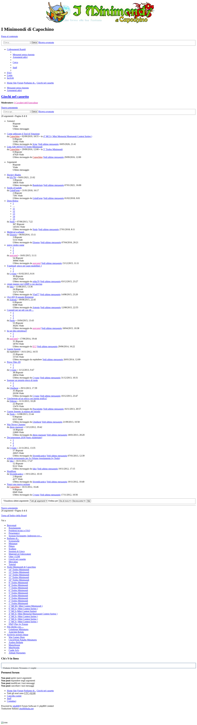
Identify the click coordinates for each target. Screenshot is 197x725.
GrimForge (15, 190)
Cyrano (13, 273)
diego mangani (16, 427)
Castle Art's (14, 650)
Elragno (13, 234)
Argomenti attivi (14, 90)
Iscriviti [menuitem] (10, 78)
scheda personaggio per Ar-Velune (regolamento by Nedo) (33, 458)
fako (12, 286)
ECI (34, 346)
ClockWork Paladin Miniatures (23, 640)
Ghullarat (14, 388)
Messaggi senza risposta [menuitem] (23, 54)
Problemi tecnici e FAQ (19, 530)
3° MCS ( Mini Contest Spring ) (23, 616)
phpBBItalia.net (26, 708)
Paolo (12, 320)
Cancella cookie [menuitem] (14, 696)
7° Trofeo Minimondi (18, 588)
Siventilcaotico (39, 455)
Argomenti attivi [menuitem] (20, 57)
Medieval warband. (16, 232)
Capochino (15, 136)
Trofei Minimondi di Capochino (21, 567)
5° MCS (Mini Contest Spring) (23, 611)
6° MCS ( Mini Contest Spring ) (23, 608)
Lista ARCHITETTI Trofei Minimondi (24, 147)
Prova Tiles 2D (14, 362)
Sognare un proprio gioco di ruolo (22, 380)
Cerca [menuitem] (15, 62)
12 (14, 211)
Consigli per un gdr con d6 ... (20, 310)
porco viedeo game (15, 245)
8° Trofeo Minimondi (18, 585)
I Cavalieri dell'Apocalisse (26, 102)
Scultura (12, 549)
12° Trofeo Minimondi (19, 575)
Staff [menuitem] (15, 67)
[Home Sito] (98, 12)
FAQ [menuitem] (9, 73)
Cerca (34, 42)
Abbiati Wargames (17, 653)
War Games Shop (17, 637)
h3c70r (13, 177)
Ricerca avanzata (46, 42)
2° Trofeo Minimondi (18, 601)
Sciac (35, 144)
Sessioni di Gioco (17, 551)
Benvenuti (11, 525)
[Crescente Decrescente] (79, 501)
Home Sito (12, 690)
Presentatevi (14, 533)
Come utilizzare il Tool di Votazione (23, 134)
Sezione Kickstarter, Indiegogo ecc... (25, 536)
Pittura (12, 546)
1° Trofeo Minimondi (18, 603)
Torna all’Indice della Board (14, 515)
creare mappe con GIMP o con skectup (24, 284)
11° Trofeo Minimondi (19, 577)
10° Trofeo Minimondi (19, 580)
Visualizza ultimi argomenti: (16, 501)
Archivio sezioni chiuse (17, 634)
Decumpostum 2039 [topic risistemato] (24, 437)
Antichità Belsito (16, 632)
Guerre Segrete (14, 349)
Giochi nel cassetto (15, 96)
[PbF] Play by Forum (18, 624)
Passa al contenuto (9, 36)
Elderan (13, 401)
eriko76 (36, 281)
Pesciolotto (38, 409)
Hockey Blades (14, 175)
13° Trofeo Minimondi (19, 572)
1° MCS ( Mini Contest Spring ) (23, 621)
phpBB (16, 706)
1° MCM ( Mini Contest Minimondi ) (26, 606)
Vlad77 (36, 294)
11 (14, 208)
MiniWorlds (14, 647)
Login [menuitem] (9, 75)
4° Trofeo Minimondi (18, 595)
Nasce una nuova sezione (18, 484)
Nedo (12, 221)
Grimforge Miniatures (18, 629)
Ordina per (53, 501)
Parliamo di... (13, 538)
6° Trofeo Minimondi (18, 590)
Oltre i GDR (14, 556)
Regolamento (15, 528)
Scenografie (14, 541)
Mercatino (13, 562)
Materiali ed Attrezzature (20, 554)
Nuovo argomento (9, 107)
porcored (14, 255)
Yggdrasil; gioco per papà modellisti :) (24, 266)
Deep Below (12, 201)
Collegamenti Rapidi (16, 49)
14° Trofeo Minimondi (19, 569)
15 (14, 219)
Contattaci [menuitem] (11, 701)
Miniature (13, 543)
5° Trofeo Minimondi (53, 149)
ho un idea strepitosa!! (17, 331)
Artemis (13, 299)
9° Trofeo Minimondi (18, 582)
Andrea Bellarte (16, 642)
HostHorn (11, 471)
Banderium (38, 185)
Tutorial (12, 564)
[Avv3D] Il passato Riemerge (20, 297)
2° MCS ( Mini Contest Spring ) (23, 619)
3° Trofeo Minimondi (18, 598)
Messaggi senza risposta (18, 88)
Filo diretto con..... (15, 627)
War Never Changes (16, 424)
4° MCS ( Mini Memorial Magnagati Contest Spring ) (67, 136)
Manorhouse (14, 645)
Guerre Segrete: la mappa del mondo (23, 411)
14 (14, 216)
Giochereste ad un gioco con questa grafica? (27, 398)
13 (14, 214)
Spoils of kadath (14, 188)
